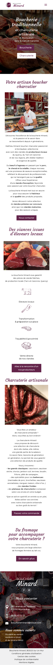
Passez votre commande (26, 513)
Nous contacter (26, 218)
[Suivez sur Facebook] (24, 590)
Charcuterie (27, 55)
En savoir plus (27, 558)
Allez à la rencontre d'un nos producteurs (26, 368)
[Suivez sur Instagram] (29, 590)
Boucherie (25, 47)
